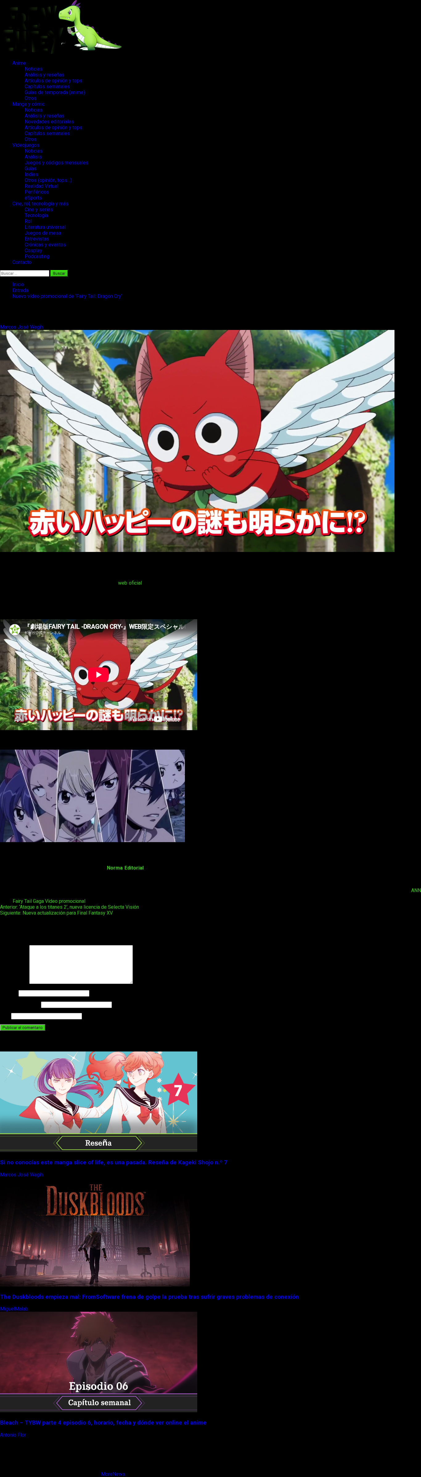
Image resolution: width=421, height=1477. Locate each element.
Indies (31, 174)
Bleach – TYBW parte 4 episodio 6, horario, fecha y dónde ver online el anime (103, 1422)
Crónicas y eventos (45, 245)
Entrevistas (37, 239)
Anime (19, 63)
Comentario (14, 982)
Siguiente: (56, 913)
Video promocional (65, 901)
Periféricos (37, 192)
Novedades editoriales (49, 122)
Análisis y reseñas (44, 75)
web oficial (130, 583)
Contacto (21, 262)
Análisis (33, 157)
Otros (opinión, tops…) (48, 180)
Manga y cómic (28, 104)
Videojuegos (25, 145)
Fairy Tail (22, 901)
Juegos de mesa (43, 233)
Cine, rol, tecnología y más (40, 204)
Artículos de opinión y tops (53, 81)
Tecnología (36, 215)
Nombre (8, 993)
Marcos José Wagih (22, 327)
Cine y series (39, 209)
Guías (31, 168)
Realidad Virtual (41, 186)
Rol (28, 221)
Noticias (34, 69)
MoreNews (113, 1474)
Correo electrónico (20, 1004)
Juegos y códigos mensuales (56, 163)
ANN (416, 890)
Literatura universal (45, 227)
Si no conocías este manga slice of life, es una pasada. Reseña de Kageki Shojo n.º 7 (113, 1162)
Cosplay (33, 250)
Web (5, 1016)
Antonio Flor (13, 1435)
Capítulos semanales (47, 86)
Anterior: (69, 907)
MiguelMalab (14, 1309)
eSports (33, 198)
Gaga (38, 901)
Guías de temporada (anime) (55, 92)
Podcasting (37, 256)
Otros (31, 98)
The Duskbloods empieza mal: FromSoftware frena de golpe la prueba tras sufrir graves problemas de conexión (149, 1297)
